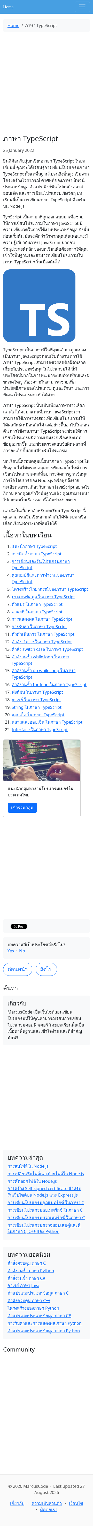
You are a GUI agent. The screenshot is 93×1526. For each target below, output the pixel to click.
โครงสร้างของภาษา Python (33, 1308)
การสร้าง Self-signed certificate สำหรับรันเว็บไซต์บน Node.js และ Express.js (44, 1191)
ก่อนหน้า (18, 969)
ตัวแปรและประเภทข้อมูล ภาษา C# (39, 1316)
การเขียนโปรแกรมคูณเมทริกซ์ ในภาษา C (45, 1202)
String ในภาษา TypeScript (36, 707)
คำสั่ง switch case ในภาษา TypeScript (47, 649)
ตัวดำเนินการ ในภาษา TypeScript (43, 634)
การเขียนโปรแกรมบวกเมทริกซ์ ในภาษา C (46, 1217)
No (22, 951)
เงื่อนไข (76, 1503)
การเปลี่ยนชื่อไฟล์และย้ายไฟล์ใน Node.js (45, 1174)
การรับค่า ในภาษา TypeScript (39, 626)
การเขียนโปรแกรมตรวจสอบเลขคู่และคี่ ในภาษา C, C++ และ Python (44, 1228)
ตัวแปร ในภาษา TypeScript (37, 604)
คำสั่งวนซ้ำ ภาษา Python (30, 1271)
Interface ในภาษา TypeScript (40, 729)
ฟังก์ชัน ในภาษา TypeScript (37, 692)
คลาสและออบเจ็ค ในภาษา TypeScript (47, 722)
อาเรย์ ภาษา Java (23, 1285)
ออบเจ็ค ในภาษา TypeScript (38, 715)
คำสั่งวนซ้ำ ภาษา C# (26, 1278)
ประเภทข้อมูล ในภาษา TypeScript (43, 597)
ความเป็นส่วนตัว (47, 1503)
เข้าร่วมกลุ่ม (22, 807)
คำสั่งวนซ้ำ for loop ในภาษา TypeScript (49, 684)
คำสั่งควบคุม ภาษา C (26, 1263)
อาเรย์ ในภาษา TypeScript (36, 700)
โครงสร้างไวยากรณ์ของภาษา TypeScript (50, 589)
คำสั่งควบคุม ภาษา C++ (28, 1300)
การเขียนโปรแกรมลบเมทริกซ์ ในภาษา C (44, 1210)
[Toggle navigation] (82, 7)
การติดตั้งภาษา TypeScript (36, 554)
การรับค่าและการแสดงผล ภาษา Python (44, 1323)
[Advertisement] (46, 83)
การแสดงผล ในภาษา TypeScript (42, 619)
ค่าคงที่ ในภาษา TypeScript (37, 612)
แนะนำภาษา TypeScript (34, 546)
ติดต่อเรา (48, 1509)
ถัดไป (46, 969)
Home (8, 7)
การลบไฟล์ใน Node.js (28, 1166)
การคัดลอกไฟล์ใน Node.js (32, 1181)
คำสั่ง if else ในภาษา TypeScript (42, 642)
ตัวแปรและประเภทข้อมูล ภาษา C (37, 1293)
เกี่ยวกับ (17, 1503)
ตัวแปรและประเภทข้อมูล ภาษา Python (43, 1331)
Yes (10, 951)
